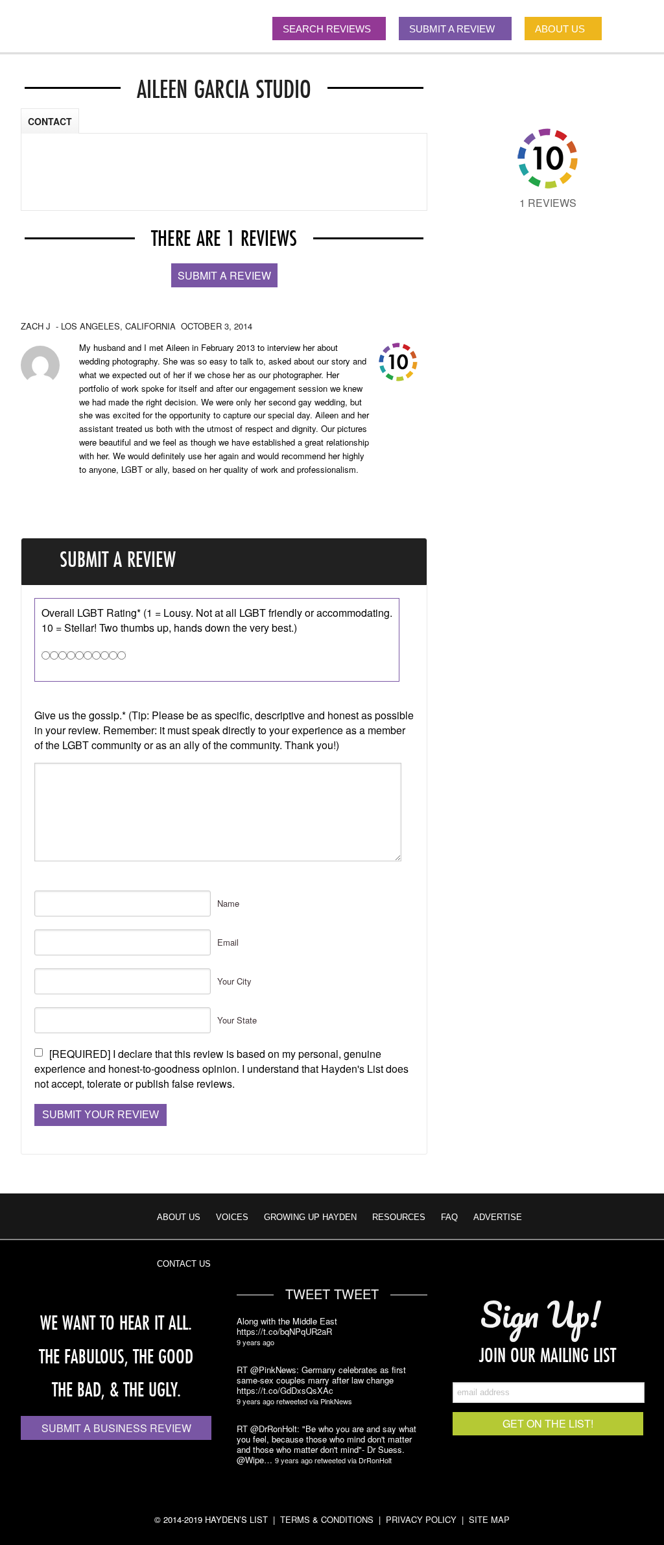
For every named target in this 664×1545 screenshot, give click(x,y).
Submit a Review (224, 275)
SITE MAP (489, 1519)
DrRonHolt (375, 1460)
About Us (178, 1217)
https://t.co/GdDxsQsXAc (285, 1390)
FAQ (449, 1217)
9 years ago (255, 1342)
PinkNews (336, 1401)
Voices (232, 1217)
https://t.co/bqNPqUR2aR (284, 1331)
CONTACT (50, 121)
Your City (234, 981)
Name (228, 903)
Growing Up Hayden (310, 1217)
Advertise (497, 1217)
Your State (237, 1020)
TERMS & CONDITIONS (327, 1519)
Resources (398, 1217)
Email (228, 942)
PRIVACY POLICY (421, 1519)
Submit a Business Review (116, 1427)
